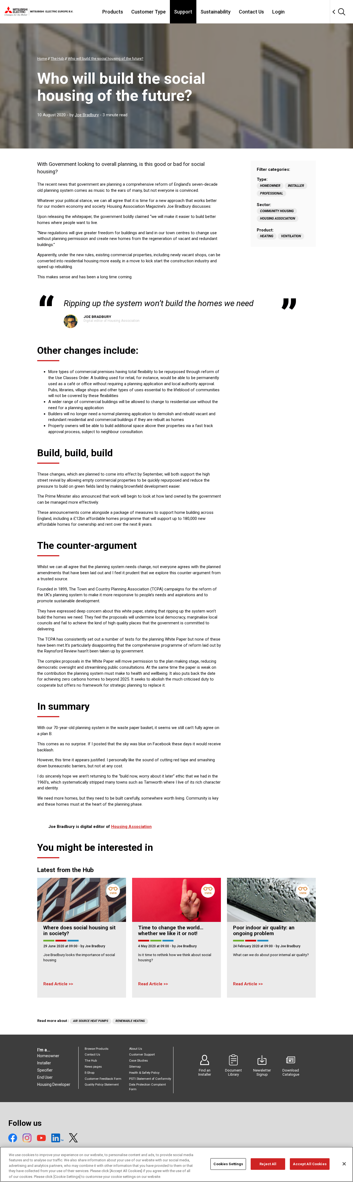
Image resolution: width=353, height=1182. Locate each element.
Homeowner (270, 186)
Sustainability (215, 12)
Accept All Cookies (309, 1164)
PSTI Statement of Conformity (150, 1079)
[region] (176, 1164)
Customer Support (142, 1054)
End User (45, 1077)
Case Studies (138, 1060)
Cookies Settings (228, 1164)
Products (112, 12)
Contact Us (251, 12)
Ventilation (291, 236)
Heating (266, 236)
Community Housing (277, 211)
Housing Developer (53, 1084)
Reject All (268, 1164)
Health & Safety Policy (144, 1073)
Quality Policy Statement (102, 1084)
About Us (135, 1049)
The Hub (91, 1060)
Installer (296, 186)
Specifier (45, 1070)
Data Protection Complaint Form (147, 1087)
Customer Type (148, 12)
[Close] (344, 1164)
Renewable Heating (130, 1021)
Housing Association (277, 218)
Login (278, 12)
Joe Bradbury (87, 114)
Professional (271, 193)
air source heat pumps (90, 1021)
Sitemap (135, 1066)
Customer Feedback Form (103, 1079)
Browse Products (96, 1049)
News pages (93, 1066)
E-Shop (89, 1073)
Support (183, 12)
